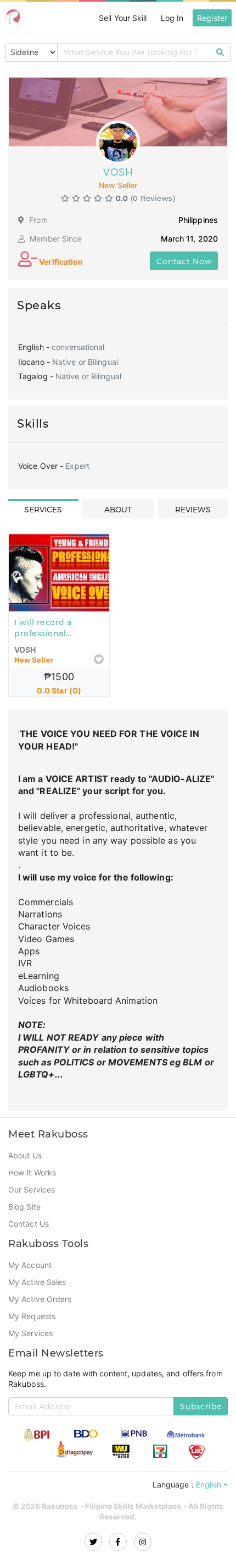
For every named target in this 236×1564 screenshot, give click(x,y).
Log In (171, 17)
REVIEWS (193, 509)
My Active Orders (41, 1291)
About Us (25, 1147)
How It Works (32, 1164)
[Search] (220, 52)
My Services (30, 1325)
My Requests (31, 1308)
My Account (30, 1256)
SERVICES (43, 509)
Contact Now (184, 261)
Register (211, 17)
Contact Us (29, 1215)
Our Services (32, 1181)
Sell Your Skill (119, 17)
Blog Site (25, 1198)
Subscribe (201, 1398)
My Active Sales (38, 1273)
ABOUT (118, 509)
